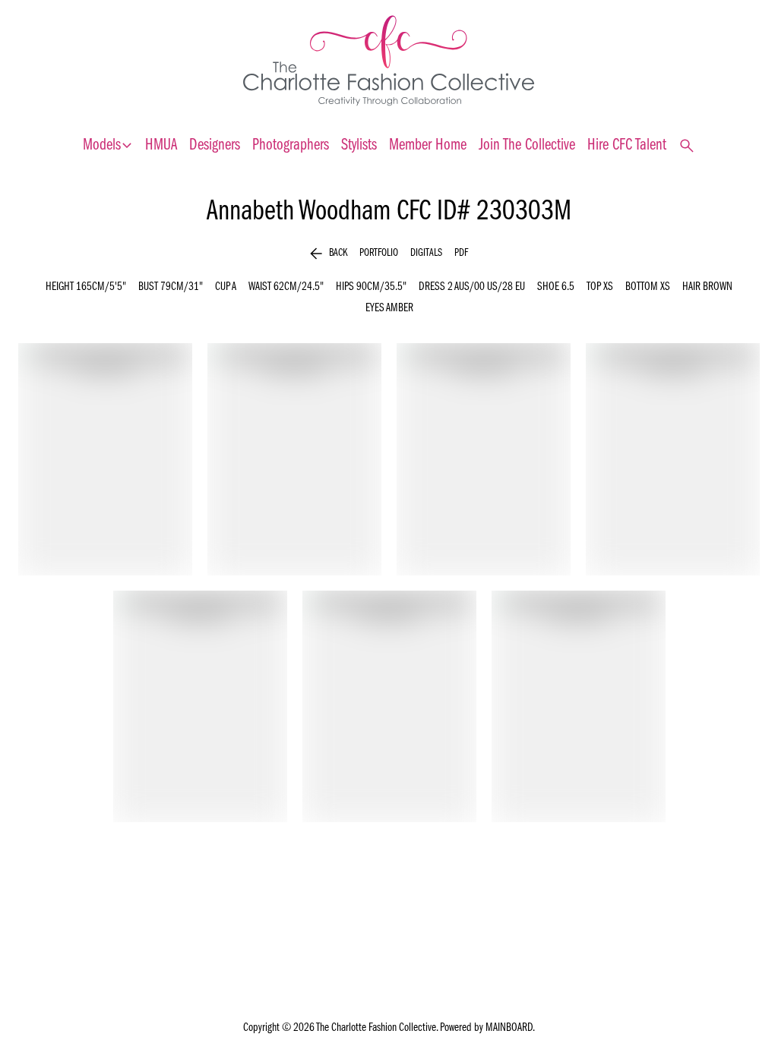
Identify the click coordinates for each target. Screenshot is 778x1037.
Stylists (359, 145)
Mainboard (509, 1028)
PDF (461, 253)
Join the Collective (527, 145)
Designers (214, 145)
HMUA (161, 145)
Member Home (427, 145)
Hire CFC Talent (626, 145)
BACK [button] (328, 253)
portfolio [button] (378, 253)
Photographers (290, 145)
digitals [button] (426, 253)
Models (108, 145)
